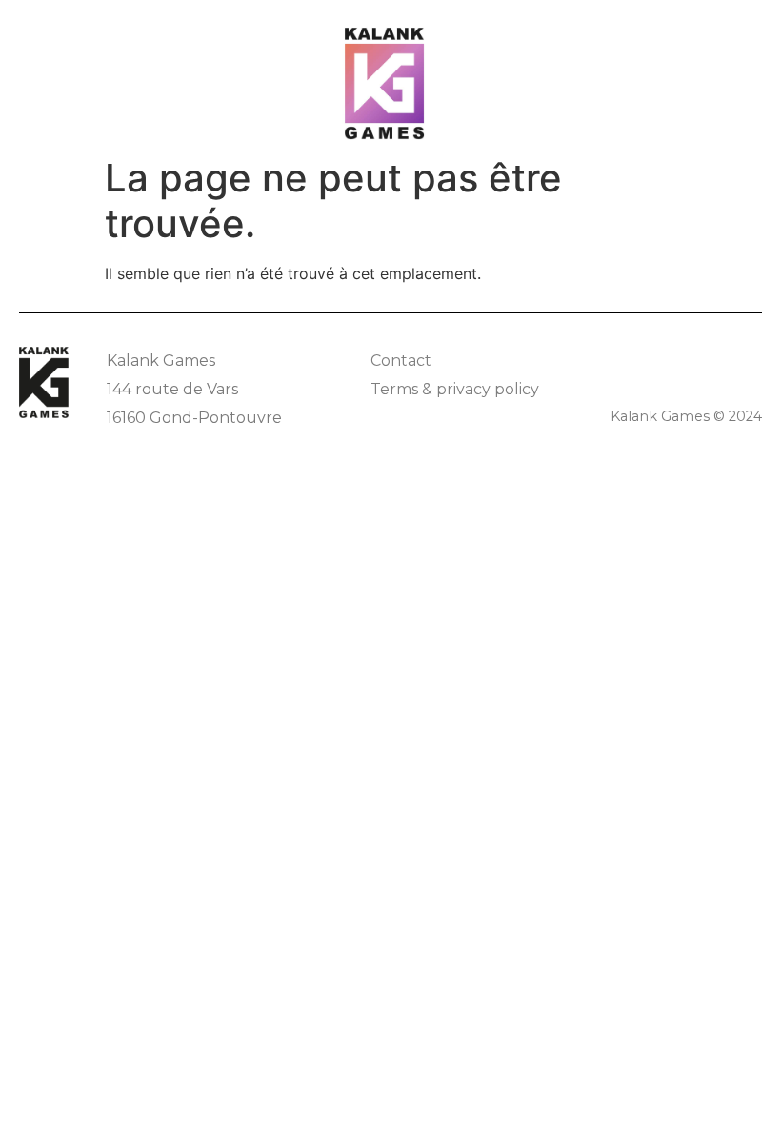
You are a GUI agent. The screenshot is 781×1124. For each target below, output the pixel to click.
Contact (400, 360)
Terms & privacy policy (454, 389)
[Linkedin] (750, 359)
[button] (734, 38)
